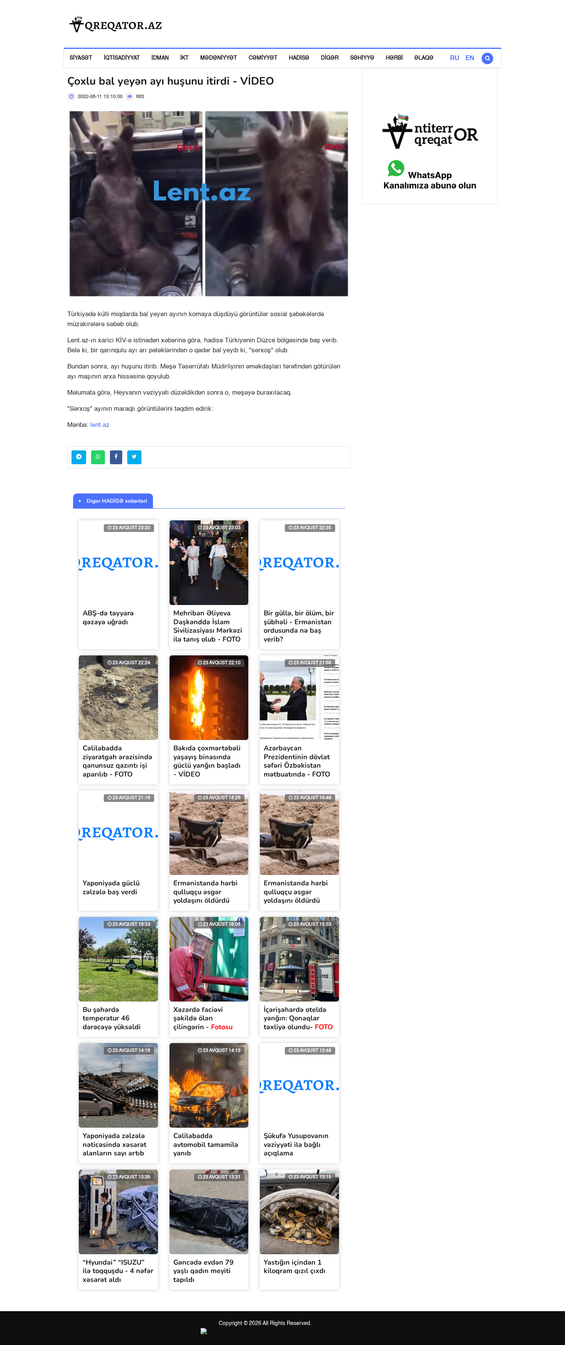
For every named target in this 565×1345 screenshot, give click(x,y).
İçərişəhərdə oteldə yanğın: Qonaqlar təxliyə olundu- (298, 1018)
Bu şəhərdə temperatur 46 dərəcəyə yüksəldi (112, 1018)
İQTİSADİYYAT (122, 58)
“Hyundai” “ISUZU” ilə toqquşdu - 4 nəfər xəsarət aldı (118, 1271)
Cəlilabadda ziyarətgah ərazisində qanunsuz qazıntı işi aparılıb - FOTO (117, 761)
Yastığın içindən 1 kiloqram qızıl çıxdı (295, 1267)
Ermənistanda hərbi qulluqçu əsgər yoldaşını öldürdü (205, 891)
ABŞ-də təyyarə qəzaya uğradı (108, 617)
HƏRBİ (394, 58)
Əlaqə (424, 58)
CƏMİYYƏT (263, 58)
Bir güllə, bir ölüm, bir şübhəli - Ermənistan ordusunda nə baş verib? (299, 626)
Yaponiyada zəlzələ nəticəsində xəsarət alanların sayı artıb (114, 1144)
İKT (184, 58)
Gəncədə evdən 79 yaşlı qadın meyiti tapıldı (203, 1271)
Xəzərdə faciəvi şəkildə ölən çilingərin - (203, 1018)
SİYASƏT (81, 58)
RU (454, 58)
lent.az (100, 425)
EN (469, 58)
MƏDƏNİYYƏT (218, 58)
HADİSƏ (299, 58)
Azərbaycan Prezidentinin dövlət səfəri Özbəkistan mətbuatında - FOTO (297, 761)
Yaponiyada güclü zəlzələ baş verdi (111, 887)
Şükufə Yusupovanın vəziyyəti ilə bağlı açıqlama (296, 1144)
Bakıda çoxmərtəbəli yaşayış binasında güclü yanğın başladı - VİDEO (207, 761)
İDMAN (160, 58)
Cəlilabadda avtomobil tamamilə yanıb (205, 1144)
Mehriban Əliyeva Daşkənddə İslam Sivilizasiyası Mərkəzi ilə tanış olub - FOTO (207, 626)
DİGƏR (330, 58)
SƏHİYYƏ (362, 58)
